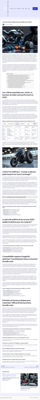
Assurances (19, 8)
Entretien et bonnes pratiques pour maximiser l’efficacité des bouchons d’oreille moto (19, 82)
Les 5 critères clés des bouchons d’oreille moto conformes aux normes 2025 (17, 79)
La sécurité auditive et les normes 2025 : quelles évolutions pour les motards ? (18, 78)
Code (15, 8)
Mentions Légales (35, 397)
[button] (35, 8)
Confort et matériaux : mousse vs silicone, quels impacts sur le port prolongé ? (18, 76)
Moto (26, 8)
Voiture (23, 8)
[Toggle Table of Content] (32, 74)
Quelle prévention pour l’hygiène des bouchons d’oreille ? (15, 87)
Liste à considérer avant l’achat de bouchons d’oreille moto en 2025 (16, 81)
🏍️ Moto (7, 380)
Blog (28, 8)
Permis (12, 8)
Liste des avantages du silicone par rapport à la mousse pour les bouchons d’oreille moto (19, 77)
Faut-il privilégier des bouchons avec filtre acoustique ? (15, 85)
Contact (31, 397)
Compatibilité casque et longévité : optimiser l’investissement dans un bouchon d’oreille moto (20, 80)
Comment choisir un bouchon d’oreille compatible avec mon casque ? (16, 86)
